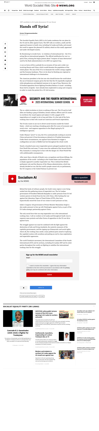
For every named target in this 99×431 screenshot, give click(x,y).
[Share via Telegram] (5, 56)
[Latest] (9, 11)
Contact (86, 2)
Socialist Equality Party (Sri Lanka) (29, 296)
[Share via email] (5, 60)
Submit (49, 274)
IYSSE (52, 14)
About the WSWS (59, 14)
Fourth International (28, 14)
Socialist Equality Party (42, 14)
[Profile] (94, 2)
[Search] (94, 11)
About (90, 2)
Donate (74, 14)
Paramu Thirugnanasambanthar (28, 33)
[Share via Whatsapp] (5, 52)
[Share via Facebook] (5, 44)
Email (28, 257)
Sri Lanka (41, 296)
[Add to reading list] (5, 68)
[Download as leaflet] (5, 64)
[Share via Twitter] (5, 48)
